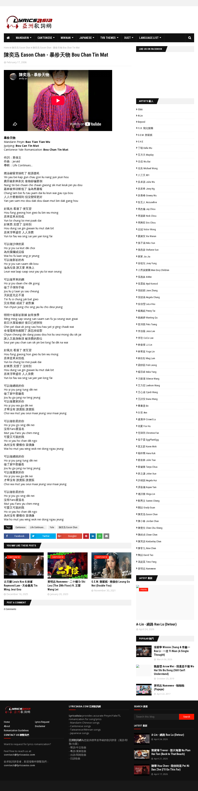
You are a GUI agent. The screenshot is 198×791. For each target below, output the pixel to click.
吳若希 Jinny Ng (146, 188)
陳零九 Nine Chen (147, 548)
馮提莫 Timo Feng (147, 561)
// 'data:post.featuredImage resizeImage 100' (144, 651)
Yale (52, 527)
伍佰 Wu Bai (144, 161)
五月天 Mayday (146, 154)
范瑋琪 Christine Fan (148, 432)
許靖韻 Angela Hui (147, 480)
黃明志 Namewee (147, 568)
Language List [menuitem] (149, 37)
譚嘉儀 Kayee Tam (147, 487)
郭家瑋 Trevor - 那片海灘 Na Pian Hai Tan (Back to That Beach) (170, 752)
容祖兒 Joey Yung (147, 263)
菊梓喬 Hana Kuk (146, 453)
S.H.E (140, 141)
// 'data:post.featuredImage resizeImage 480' (160, 604)
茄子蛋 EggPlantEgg (148, 439)
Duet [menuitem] (127, 37)
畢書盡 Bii (143, 405)
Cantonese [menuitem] (45, 37)
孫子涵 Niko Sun (146, 243)
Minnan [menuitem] (66, 37)
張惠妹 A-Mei (145, 276)
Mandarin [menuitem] (22, 37)
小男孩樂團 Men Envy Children (153, 270)
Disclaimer (40, 726)
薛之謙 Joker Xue (147, 473)
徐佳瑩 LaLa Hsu (146, 304)
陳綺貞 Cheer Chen (147, 534)
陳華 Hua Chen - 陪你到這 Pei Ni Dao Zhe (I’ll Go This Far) (170, 767)
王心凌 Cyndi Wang (148, 392)
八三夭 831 (143, 175)
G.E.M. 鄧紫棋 (145, 135)
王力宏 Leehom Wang (149, 385)
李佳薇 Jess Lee (146, 331)
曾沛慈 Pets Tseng (147, 324)
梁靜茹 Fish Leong (147, 365)
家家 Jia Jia (144, 256)
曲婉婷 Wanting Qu (148, 317)
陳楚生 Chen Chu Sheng (150, 527)
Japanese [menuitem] (85, 37)
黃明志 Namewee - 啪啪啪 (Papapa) (169, 687)
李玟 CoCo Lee (145, 337)
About (7, 726)
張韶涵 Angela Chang (149, 297)
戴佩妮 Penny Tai (146, 310)
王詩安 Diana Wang (148, 399)
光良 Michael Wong (148, 168)
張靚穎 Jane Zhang (148, 290)
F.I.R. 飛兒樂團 (145, 128)
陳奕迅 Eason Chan (21, 47)
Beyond (141, 121)
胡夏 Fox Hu (144, 426)
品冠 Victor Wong (147, 229)
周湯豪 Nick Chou (147, 215)
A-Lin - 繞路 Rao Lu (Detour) (156, 624)
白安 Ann (142, 412)
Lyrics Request (42, 721)
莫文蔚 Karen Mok (147, 446)
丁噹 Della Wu (145, 148)
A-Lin (140, 115)
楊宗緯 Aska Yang (147, 371)
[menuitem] (8, 37)
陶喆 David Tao (145, 555)
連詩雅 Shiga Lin (146, 494)
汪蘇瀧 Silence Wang (148, 378)
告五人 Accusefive (147, 202)
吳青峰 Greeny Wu (147, 195)
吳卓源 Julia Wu (146, 181)
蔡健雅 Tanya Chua (147, 466)
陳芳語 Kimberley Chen (149, 541)
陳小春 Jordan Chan (148, 521)
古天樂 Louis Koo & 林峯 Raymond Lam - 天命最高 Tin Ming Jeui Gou (21, 585)
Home (6, 47)
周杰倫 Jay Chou (146, 209)
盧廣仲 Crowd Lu (147, 419)
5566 (140, 109)
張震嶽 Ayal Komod (148, 283)
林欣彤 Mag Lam (146, 358)
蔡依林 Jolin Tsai (147, 460)
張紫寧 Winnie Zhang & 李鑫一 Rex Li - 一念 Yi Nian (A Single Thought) (172, 651)
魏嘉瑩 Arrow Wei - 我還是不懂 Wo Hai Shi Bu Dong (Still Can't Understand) (174, 670)
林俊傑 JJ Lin (145, 344)
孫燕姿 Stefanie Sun (148, 249)
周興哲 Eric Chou (147, 222)
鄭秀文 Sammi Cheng (149, 500)
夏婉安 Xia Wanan (147, 236)
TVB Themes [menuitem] (108, 37)
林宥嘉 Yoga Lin (146, 351)
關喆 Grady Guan (146, 507)
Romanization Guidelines (16, 730)
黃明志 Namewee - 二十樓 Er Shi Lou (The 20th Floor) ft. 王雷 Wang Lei (66, 585)
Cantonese (20, 527)
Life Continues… (37, 527)
